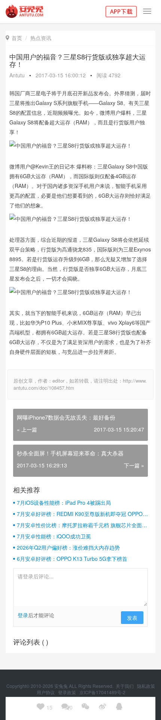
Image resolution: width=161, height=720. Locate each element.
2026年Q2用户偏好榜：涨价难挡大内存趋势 (68, 547)
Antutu (17, 75)
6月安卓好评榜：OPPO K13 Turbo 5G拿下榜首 (72, 558)
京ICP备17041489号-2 (102, 692)
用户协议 (46, 692)
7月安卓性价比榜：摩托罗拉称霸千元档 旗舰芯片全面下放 (82, 525)
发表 (132, 617)
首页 (14, 37)
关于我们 (125, 686)
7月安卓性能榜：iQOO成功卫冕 (54, 536)
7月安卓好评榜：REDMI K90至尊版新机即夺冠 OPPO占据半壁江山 (82, 513)
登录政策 (67, 692)
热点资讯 (40, 37)
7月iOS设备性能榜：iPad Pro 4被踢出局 (64, 502)
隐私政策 (146, 686)
